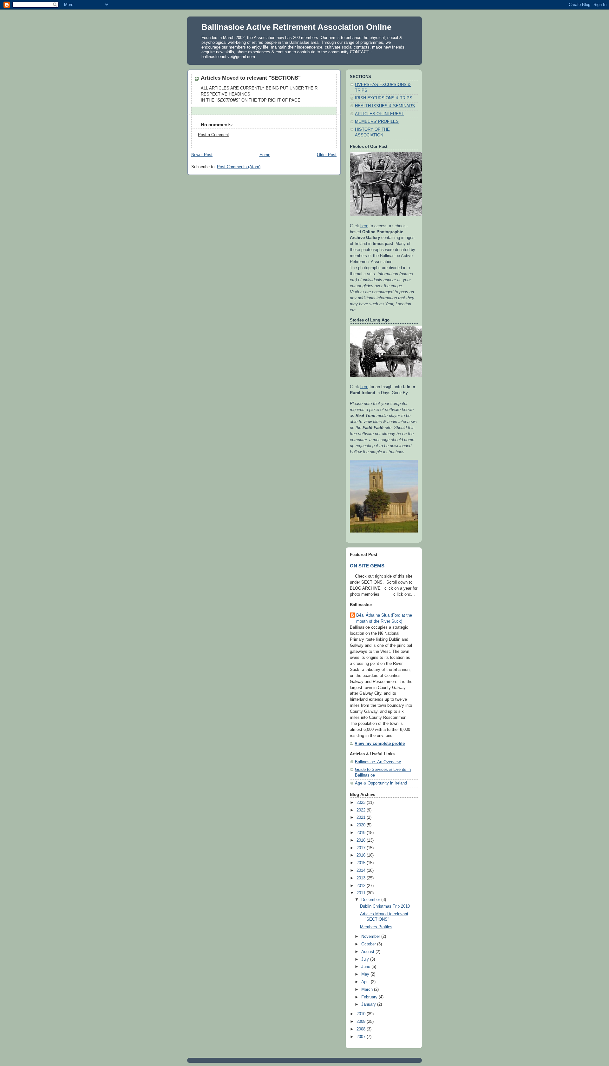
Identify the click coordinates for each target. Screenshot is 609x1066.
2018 (362, 840)
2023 (362, 802)
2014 (362, 870)
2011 (362, 893)
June (366, 966)
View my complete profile (380, 743)
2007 (362, 1037)
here (364, 226)
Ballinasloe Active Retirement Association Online (296, 27)
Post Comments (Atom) (238, 167)
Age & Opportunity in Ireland (381, 783)
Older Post (327, 155)
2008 (362, 1029)
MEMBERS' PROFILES (377, 121)
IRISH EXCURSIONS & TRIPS (383, 98)
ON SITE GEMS (367, 565)
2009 (362, 1021)
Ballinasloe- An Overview (378, 762)
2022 (362, 810)
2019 (362, 833)
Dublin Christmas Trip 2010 (385, 906)
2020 (362, 825)
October (369, 944)
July (365, 959)
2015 (362, 863)
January (369, 1004)
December (371, 899)
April (366, 982)
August (368, 952)
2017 (362, 848)
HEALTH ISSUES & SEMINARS (385, 106)
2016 (362, 855)
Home (264, 155)
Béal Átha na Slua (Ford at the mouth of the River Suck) (384, 618)
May (365, 974)
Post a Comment (213, 135)
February (370, 997)
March (367, 989)
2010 (362, 1014)
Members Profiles (376, 927)
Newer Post (202, 155)
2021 (362, 817)
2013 (362, 878)
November (371, 936)
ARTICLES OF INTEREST (379, 114)
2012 (362, 886)
